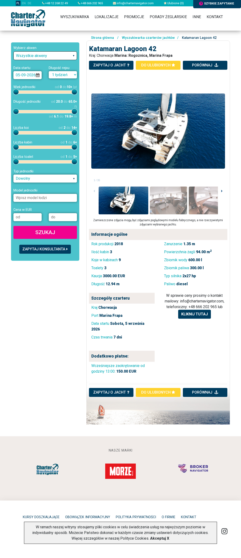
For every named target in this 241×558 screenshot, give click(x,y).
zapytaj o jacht (109, 65)
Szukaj (45, 232)
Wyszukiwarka (74, 17)
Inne (197, 17)
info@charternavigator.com (135, 3)
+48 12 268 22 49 (56, 3)
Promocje (134, 17)
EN (24, 3)
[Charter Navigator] (28, 18)
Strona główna (102, 38)
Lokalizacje (106, 17)
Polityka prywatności (136, 517)
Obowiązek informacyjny (87, 517)
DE (29, 3)
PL (18, 3)
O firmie (168, 517)
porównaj (202, 65)
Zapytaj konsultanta (43, 249)
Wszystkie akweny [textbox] (31, 55)
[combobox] (45, 55)
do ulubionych (156, 65)
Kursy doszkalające (41, 517)
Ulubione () (175, 3)
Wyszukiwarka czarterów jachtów (148, 38)
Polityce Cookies (134, 538)
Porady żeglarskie (168, 17)
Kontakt (215, 17)
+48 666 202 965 (91, 3)
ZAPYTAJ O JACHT (109, 392)
